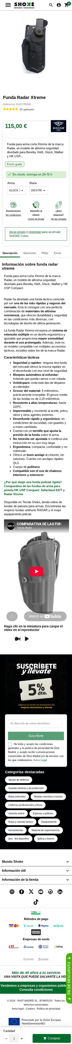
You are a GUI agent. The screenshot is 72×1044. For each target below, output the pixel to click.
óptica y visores (45, 838)
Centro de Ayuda (36, 219)
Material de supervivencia (46, 830)
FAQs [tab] (45, 253)
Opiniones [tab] (29, 253)
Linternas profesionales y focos (25, 805)
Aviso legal (18, 1008)
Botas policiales (17, 796)
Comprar (51, 1038)
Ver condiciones (13, 215)
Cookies (30, 1008)
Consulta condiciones (36, 989)
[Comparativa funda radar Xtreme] (18, 638)
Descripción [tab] (10, 253)
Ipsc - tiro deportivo (18, 838)
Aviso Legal (40, 760)
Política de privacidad (48, 1008)
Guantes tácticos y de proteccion (26, 788)
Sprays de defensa (18, 779)
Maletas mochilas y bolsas (48, 796)
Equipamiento (49, 821)
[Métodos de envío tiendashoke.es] (14, 947)
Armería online (16, 813)
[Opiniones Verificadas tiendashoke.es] (36, 913)
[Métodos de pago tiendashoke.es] (14, 926)
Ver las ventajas (58, 219)
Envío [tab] (57, 253)
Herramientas (15, 830)
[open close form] (69, 978)
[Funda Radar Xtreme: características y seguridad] (27, 638)
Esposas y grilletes (43, 813)
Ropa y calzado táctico (20, 821)
